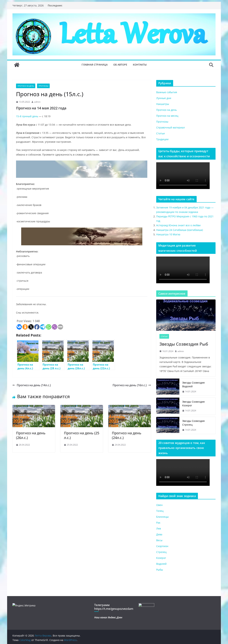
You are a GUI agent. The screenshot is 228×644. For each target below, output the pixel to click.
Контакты (140, 64)
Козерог (161, 558)
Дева (159, 534)
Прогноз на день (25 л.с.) (81, 435)
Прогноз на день (25, 86)
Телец (160, 511)
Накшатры (162, 104)
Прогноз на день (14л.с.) (34, 385)
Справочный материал (170, 127)
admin (37, 101)
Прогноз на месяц (167, 115)
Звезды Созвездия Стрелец (193, 422)
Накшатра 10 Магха (168, 234)
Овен (159, 505)
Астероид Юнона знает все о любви (178, 225)
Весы (159, 540)
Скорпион (162, 546)
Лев (158, 528)
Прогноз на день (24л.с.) (126, 435)
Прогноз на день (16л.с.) (130, 385)
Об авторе (120, 64)
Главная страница (95, 64)
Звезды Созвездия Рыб (183, 344)
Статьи (160, 133)
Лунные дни (163, 98)
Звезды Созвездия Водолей (193, 384)
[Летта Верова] (16, 65)
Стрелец (161, 552)
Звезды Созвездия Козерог (193, 403)
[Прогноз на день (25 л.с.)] (81, 407)
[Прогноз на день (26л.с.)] (33, 407)
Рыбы (159, 569)
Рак (158, 522)
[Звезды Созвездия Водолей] (167, 387)
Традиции (162, 139)
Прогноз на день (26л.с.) (30, 435)
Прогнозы (43, 86)
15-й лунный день (27, 116)
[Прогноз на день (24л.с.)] (129, 407)
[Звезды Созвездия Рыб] (186, 315)
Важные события (166, 92)
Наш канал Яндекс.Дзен (108, 617)
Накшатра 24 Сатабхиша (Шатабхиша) (179, 230)
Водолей (161, 563)
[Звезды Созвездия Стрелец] (167, 425)
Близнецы (162, 516)
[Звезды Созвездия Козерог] (167, 406)
